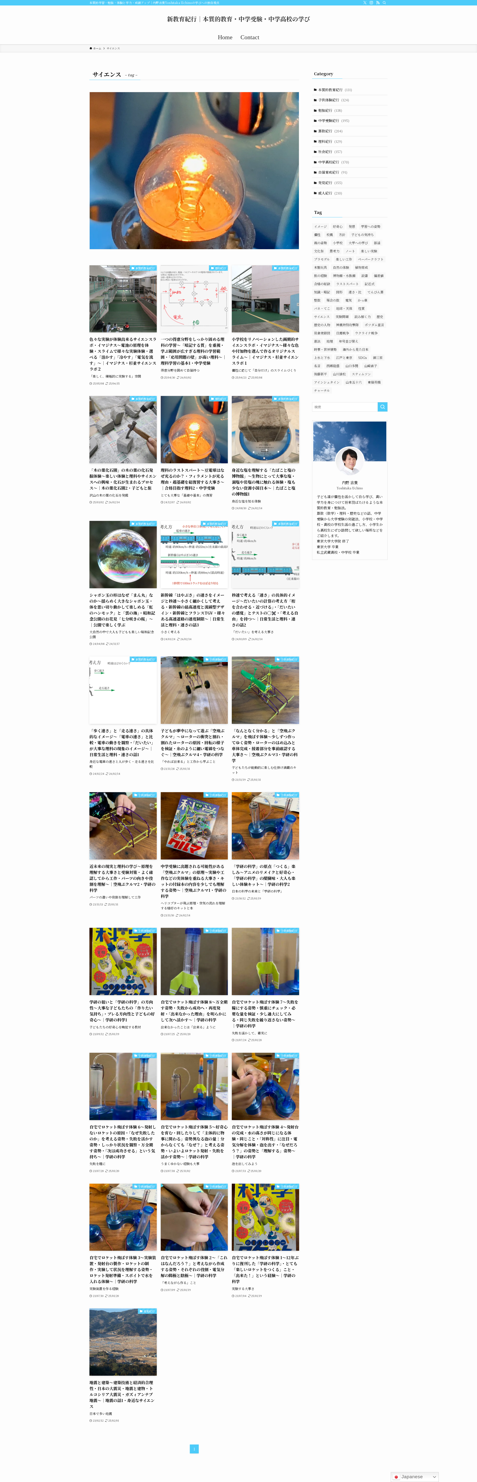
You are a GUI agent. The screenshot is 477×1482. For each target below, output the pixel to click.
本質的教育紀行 (335, 89)
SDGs (362, 357)
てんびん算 (375, 292)
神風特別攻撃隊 (347, 324)
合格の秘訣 (322, 283)
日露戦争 (342, 333)
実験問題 (342, 316)
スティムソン (361, 374)
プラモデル (322, 259)
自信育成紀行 (332, 172)
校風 (329, 234)
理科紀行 (330, 141)
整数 (317, 300)
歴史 (380, 316)
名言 (317, 365)
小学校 (338, 242)
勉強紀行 (330, 110)
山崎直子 (370, 365)
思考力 (334, 251)
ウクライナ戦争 (366, 333)
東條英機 (374, 382)
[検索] (384, 2)
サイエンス (322, 316)
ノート (350, 251)
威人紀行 (330, 193)
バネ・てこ (322, 308)
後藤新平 (320, 374)
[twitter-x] (365, 2)
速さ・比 (355, 292)
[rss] (378, 2)
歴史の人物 (322, 324)
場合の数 (332, 300)
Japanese (411, 1476)
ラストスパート (347, 283)
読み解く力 (363, 316)
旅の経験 (320, 275)
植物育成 (361, 267)
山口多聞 (351, 365)
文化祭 (319, 251)
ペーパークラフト (371, 259)
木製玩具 (320, 267)
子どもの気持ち (362, 234)
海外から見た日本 (355, 349)
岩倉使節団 (322, 333)
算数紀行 (330, 130)
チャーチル (322, 390)
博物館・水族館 (344, 275)
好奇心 (338, 226)
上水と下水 (322, 357)
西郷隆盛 (332, 365)
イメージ (320, 226)
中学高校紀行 (333, 161)
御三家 (378, 357)
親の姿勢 (320, 242)
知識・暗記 (322, 292)
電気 (348, 300)
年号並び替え (348, 341)
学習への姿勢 (370, 226)
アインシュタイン (327, 382)
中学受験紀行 (333, 120)
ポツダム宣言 (374, 324)
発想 (352, 226)
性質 (361, 308)
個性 (317, 234)
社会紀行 (330, 151)
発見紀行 (330, 182)
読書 (364, 275)
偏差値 (379, 275)
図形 (339, 292)
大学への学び (358, 242)
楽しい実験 (369, 251)
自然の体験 (341, 267)
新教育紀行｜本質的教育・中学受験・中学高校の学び (238, 19)
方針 (342, 234)
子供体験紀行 (333, 99)
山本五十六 (354, 382)
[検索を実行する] (383, 407)
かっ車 (362, 300)
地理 (329, 341)
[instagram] (371, 2)
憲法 (317, 341)
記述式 (369, 283)
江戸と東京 (344, 357)
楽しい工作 (344, 259)
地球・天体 (344, 308)
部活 (377, 242)
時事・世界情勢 (325, 349)
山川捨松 (339, 374)
